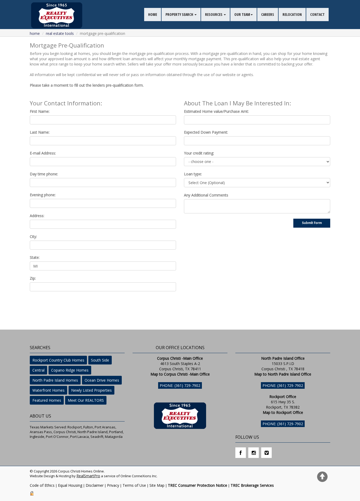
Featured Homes (46, 400)
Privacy (113, 485)
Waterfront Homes (48, 390)
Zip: (33, 278)
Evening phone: (43, 194)
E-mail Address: (43, 153)
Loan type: (193, 173)
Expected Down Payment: (206, 132)
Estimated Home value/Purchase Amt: (216, 111)
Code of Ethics (42, 485)
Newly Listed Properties (91, 390)
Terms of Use (134, 485)
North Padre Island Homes (55, 380)
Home (35, 33)
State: (35, 257)
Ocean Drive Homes (102, 380)
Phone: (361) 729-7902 (180, 385)
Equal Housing (70, 485)
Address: (37, 215)
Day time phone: (44, 173)
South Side (100, 360)
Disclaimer (95, 485)
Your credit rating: (199, 153)
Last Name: (40, 132)
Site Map (156, 485)
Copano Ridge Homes (70, 370)
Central (38, 370)
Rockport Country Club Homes (58, 360)
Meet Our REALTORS (86, 400)
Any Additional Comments (206, 195)
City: (33, 236)
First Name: (40, 111)
